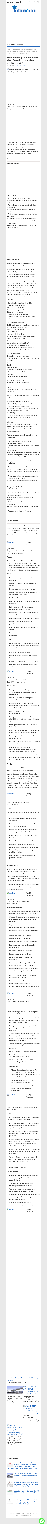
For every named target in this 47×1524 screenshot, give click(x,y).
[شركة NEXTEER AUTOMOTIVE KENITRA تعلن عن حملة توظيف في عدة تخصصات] (31, 1410)
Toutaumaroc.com (19, 1513)
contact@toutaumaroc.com (23, 1515)
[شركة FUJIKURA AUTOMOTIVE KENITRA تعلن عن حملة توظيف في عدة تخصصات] (31, 1390)
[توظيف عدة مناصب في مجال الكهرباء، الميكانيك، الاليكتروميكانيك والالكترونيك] (15, 1391)
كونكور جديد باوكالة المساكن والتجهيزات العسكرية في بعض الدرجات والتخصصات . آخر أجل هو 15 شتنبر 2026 (26, 1484)
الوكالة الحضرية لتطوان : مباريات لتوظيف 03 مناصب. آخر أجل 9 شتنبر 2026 (26, 1492)
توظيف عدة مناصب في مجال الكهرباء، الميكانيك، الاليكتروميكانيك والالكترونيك (25, 1474)
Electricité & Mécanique (28, 49)
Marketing (10, 51)
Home (8, 49)
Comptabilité (16, 49)
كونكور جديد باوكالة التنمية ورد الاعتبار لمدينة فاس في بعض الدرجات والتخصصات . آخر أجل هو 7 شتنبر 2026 (27, 1501)
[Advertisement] (23, 28)
